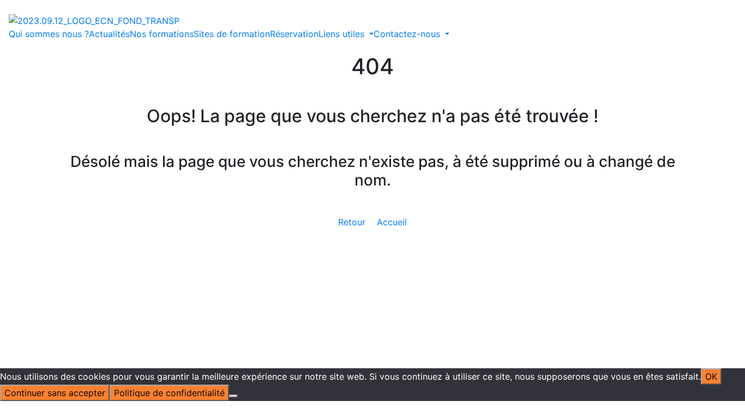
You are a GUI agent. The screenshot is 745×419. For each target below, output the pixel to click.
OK (711, 376)
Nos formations (162, 33)
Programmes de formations (407, 193)
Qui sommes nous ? (49, 33)
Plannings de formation (398, 206)
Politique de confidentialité (412, 272)
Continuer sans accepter (54, 392)
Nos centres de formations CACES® (278, 219)
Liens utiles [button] (343, 33)
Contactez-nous (569, 180)
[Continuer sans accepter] (233, 396)
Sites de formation (232, 33)
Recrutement (377, 246)
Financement (273, 246)
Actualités (109, 33)
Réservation (294, 33)
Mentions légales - (317, 272)
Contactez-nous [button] (408, 33)
